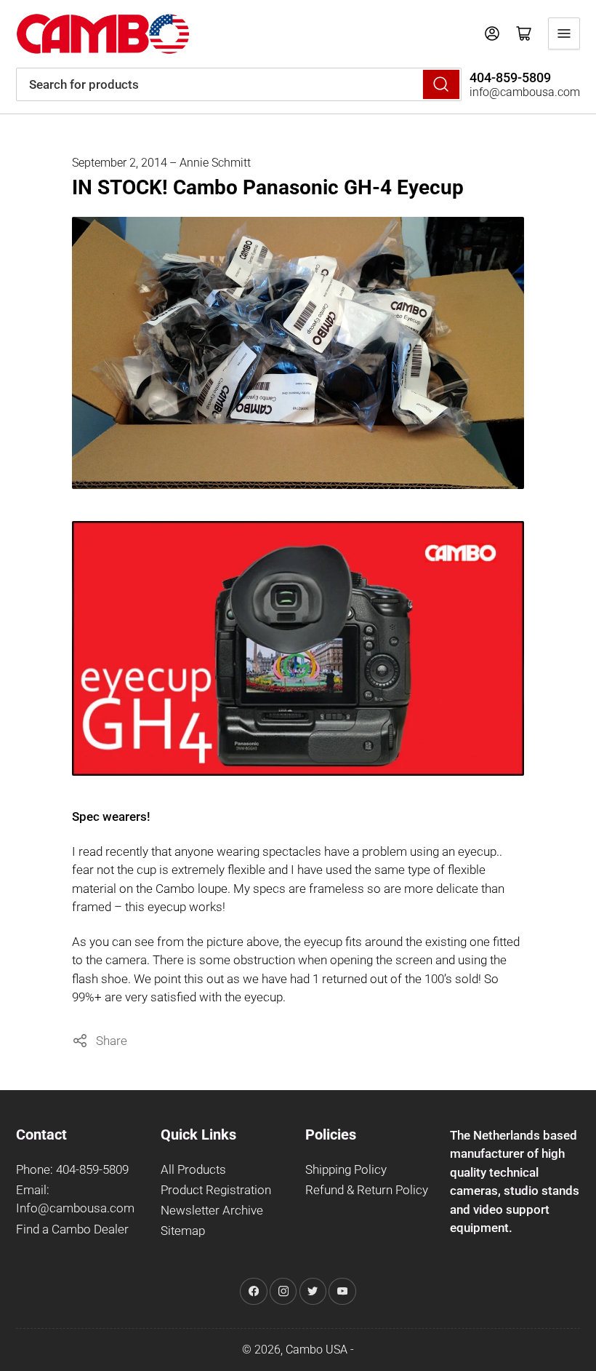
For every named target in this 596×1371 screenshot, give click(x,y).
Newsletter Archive (212, 1210)
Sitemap (183, 1231)
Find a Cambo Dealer (72, 1229)
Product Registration (216, 1190)
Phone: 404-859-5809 (72, 1170)
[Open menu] (564, 33)
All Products (193, 1170)
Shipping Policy (346, 1170)
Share (111, 1040)
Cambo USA (316, 1349)
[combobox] (239, 84)
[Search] (441, 84)
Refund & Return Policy (366, 1190)
